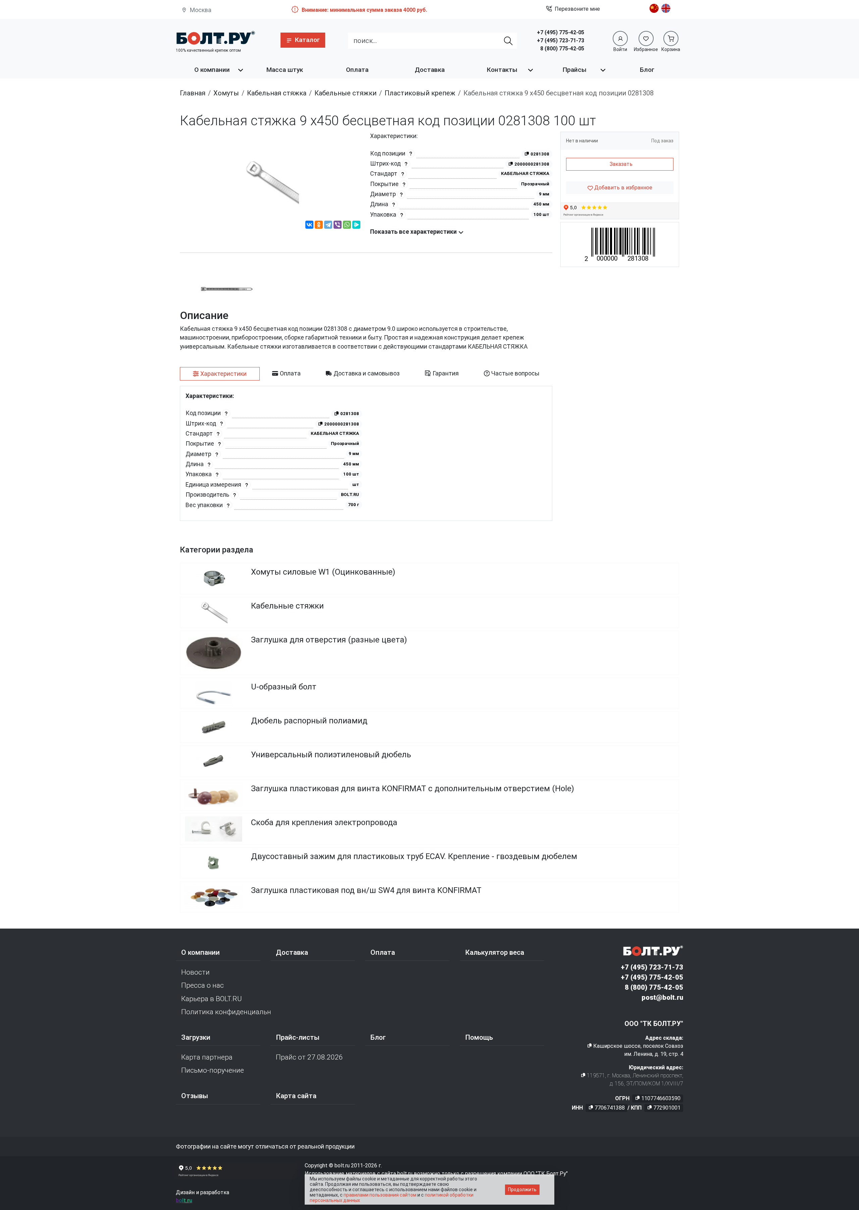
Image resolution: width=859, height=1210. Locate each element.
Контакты (502, 70)
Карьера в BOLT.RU (211, 999)
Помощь (479, 1037)
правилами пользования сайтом (380, 1195)
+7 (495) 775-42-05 (560, 32)
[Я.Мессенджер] (356, 226)
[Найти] (508, 41)
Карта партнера (207, 1057)
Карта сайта (296, 1096)
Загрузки (195, 1037)
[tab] (220, 373)
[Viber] (338, 226)
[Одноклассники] (319, 226)
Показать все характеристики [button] (414, 231)
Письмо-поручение (212, 1070)
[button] (303, 40)
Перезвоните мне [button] (577, 9)
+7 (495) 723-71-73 (560, 40)
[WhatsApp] (347, 226)
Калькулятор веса (494, 952)
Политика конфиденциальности (225, 1012)
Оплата (357, 70)
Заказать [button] (621, 164)
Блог (647, 70)
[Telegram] (328, 226)
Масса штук (284, 70)
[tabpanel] (366, 453)
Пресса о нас (202, 985)
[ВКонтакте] (309, 226)
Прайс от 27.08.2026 (309, 1057)
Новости (195, 972)
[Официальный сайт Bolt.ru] (215, 37)
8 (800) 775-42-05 (562, 48)
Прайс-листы (297, 1037)
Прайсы (575, 70)
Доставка (430, 70)
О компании (212, 70)
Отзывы (194, 1096)
